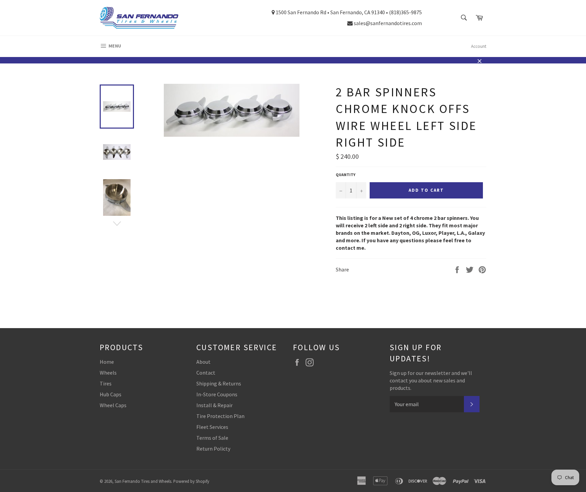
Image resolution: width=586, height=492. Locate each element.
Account (478, 46)
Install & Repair (214, 405)
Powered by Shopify (191, 481)
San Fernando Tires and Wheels (143, 481)
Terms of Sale (212, 437)
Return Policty (213, 448)
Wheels (108, 372)
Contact (205, 372)
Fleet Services (212, 426)
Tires (106, 383)
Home (107, 361)
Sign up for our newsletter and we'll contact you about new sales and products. (431, 380)
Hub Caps (110, 394)
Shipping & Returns (218, 383)
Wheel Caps (113, 405)
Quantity (345, 174)
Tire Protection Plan (220, 416)
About (203, 361)
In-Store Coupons (216, 394)
